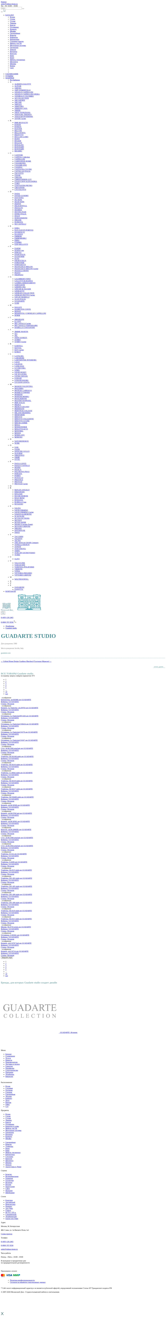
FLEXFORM (19, 256)
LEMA (17, 370)
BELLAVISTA (20, 133)
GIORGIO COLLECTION (24, 293)
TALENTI (18, 539)
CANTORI (18, 155)
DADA (17, 194)
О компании (10, 1056)
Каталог (8, 1054)
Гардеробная (10, 1094)
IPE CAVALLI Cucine (22, 323)
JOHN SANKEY (20, 338)
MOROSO (18, 437)
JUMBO (17, 340)
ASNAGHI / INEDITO (23, 114)
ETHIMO (18, 242)
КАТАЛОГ (9, 15)
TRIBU (17, 551)
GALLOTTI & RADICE (23, 281)
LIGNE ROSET (20, 372)
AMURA (17, 88)
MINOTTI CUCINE (21, 421)
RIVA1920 (18, 494)
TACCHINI (18, 537)
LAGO (17, 362)
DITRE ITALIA (20, 214)
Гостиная (8, 1090)
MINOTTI (18, 417)
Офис (7, 1104)
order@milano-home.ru (9, 4)
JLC (16, 334)
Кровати (13, 29)
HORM (17, 315)
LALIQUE (18, 364)
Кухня (7, 1086)
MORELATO (19, 435)
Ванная (8, 1102)
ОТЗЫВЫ (9, 76)
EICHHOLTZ (19, 232)
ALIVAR (17, 86)
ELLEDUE (18, 234)
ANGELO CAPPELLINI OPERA (27, 94)
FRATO (17, 273)
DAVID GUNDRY (21, 196)
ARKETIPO (19, 106)
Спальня (8, 1092)
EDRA (17, 228)
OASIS (17, 449)
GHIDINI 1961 (20, 287)
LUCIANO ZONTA (21, 382)
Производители (11, 1062)
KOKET (17, 352)
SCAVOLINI (19, 516)
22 (6, 692)
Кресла (12, 25)
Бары (12, 56)
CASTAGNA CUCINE (23, 169)
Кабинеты (14, 37)
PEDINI (17, 468)
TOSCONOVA (20, 549)
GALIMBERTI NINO (22, 279)
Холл (7, 1100)
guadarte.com (6, 653)
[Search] (3, 613)
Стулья (12, 21)
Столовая (9, 1088)
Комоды (13, 35)
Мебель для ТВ (16, 43)
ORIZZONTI (19, 455)
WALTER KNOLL (21, 579)
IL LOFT (17, 321)
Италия (8, 1185)
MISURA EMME (20, 423)
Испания (10, 704)
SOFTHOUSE (19, 530)
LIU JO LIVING (20, 374)
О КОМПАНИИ (11, 74)
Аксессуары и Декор (13, 1167)
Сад (6, 1106)
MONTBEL (18, 431)
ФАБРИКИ (9, 78)
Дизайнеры (9, 1074)
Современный (10, 1214)
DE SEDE (18, 200)
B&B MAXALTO (21, 123)
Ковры (12, 66)
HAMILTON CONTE (22, 309)
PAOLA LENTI (20, 463)
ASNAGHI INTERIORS (23, 116)
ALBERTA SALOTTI (22, 84)
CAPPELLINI (19, 159)
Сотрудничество (11, 1070)
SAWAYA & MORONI (23, 514)
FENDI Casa (19, 250)
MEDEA (17, 405)
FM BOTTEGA (20, 261)
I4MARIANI (19, 319)
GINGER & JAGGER (22, 289)
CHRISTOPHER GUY (23, 179)
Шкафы (13, 31)
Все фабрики (15, 80)
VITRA (17, 571)
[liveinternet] (6, 1268)
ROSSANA (18, 500)
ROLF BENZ (19, 498)
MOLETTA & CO (21, 429)
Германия (9, 1178)
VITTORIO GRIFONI (22, 575)
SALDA (17, 508)
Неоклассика (10, 1204)
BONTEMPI (19, 147)
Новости (8, 1060)
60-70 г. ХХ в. (10, 1212)
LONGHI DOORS (21, 380)
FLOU (16, 259)
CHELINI (18, 177)
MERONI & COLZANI (23, 411)
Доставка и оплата (12, 1064)
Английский (10, 1202)
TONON (17, 547)
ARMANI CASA (20, 108)
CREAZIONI (19, 187)
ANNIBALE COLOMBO (24, 96)
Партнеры (9, 1072)
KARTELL (18, 346)
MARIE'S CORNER (22, 392)
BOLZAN (18, 143)
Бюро (12, 58)
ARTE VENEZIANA (22, 112)
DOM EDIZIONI (20, 218)
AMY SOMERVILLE (22, 90)
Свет (12, 68)
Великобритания (11, 1176)
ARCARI (17, 102)
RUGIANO (18, 504)
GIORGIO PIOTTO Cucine (24, 295)
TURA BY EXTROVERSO (24, 553)
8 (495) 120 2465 (7, 617)
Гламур (8, 1210)
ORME (17, 457)
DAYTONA (19, 198)
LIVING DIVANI (21, 376)
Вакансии (9, 1076)
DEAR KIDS (19, 202)
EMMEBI (18, 236)
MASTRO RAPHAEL (22, 401)
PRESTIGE (18, 480)
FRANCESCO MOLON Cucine (26, 269)
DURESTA (18, 222)
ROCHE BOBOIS (21, 496)
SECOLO (18, 520)
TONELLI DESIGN (21, 545)
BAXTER (18, 129)
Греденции (14, 47)
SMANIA (18, 528)
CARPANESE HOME (22, 161)
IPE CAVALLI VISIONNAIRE (26, 325)
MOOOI (17, 433)
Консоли (13, 54)
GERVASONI (19, 285)
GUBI (16, 303)
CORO (17, 183)
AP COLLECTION (21, 98)
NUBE (17, 443)
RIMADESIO (19, 492)
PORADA (18, 474)
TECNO (17, 541)
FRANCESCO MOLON (23, 267)
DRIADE (17, 220)
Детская (8, 1096)
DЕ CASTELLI (20, 224)
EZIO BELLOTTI (21, 244)
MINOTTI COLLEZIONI (24, 419)
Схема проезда (6, 1234)
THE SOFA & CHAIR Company (26, 543)
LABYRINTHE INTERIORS (25, 360)
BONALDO (19, 145)
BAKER (17, 125)
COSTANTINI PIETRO (23, 185)
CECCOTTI (18, 173)
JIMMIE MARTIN (21, 332)
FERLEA (17, 252)
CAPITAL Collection (22, 157)
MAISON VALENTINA (23, 386)
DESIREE (18, 210)
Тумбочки (9, 1146)
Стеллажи (9, 1157)
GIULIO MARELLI (21, 297)
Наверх (4, 2)
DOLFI (17, 216)
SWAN (17, 532)
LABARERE (19, 358)
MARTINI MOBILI (21, 396)
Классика (9, 1200)
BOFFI (17, 139)
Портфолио (9, 1068)
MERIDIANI (19, 409)
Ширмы (13, 64)
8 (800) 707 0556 (7, 1245)
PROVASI (18, 482)
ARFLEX (18, 104)
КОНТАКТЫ (10, 591)
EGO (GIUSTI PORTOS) (23, 230)
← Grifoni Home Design (10, 661)
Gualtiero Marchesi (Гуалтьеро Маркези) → (35, 661)
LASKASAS (19, 366)
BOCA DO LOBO (21, 137)
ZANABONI (19, 587)
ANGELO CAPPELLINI (23, 92)
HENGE (17, 311)
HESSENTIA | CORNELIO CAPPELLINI (30, 313)
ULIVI (16, 559)
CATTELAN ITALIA (22, 171)
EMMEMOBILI (20, 238)
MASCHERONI (20, 399)
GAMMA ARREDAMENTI (24, 283)
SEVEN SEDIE (20, 522)
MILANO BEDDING (22, 413)
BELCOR (18, 131)
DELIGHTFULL (20, 206)
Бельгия (8, 1174)
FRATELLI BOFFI (21, 271)
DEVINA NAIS (20, 212)
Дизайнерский (11, 1217)
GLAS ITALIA (20, 299)
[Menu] (2, 11)
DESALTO (18, 208)
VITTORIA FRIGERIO (23, 573)
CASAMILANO (20, 165)
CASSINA (18, 167)
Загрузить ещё (7, 957)
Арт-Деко (9, 1208)
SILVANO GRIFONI (22, 526)
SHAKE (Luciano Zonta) (23, 524)
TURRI (17, 555)
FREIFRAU (18, 275)
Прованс (8, 1206)
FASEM (17, 248)
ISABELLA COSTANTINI (24, 328)
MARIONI (18, 394)
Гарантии (9, 1066)
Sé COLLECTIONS (21, 518)
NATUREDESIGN (21, 441)
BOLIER (17, 141)
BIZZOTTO (18, 135)
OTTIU (17, 459)
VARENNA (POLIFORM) (24, 567)
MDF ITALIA (19, 403)
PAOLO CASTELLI (22, 465)
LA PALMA (19, 356)
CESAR (17, 175)
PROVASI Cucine (21, 484)
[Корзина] (4, 11)
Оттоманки (14, 27)
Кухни (12, 17)
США (7, 1189)
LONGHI (18, 378)
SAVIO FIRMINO (21, 510)
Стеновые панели (17, 41)
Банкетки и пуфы (12, 1126)
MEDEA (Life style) (21, 407)
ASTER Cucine (20, 118)
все (6, 694)
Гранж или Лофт (11, 1219)
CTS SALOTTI (20, 190)
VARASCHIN (19, 565)
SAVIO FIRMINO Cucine (24, 512)
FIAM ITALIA (19, 254)
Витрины (13, 52)
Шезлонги (14, 62)
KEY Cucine (19, 350)
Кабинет (8, 1098)
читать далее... (159, 667)
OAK (16, 447)
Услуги (8, 1058)
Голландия (9, 1180)
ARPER (17, 110)
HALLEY (18, 307)
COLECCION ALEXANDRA (25, 181)
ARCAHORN (19, 100)
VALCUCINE (19, 563)
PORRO (17, 476)
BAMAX (17, 127)
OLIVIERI (18, 453)
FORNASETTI (20, 265)
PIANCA (17, 470)
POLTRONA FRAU (22, 472)
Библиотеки (14, 39)
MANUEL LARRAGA (23, 390)
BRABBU (18, 151)
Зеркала (13, 50)
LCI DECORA (20, 368)
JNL (16, 336)
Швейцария (9, 1193)
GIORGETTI (19, 291)
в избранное (6, 698)
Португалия (10, 1187)
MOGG (17, 425)
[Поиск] (23, 8)
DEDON (17, 204)
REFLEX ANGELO (21, 490)
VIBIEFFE (18, 569)
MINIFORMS (19, 415)
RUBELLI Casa (20, 502)
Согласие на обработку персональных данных (28, 1282)
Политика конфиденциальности (22, 1280)
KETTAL (18, 348)
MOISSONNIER (20, 427)
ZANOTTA (18, 589)
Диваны (13, 23)
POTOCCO (18, 478)
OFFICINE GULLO (21, 451)
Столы (12, 19)
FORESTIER (19, 263)
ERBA (16, 240)
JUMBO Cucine (20, 342)
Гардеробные (15, 33)
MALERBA (18, 388)
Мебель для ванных (17, 60)
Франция (8, 1191)
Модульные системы (18, 45)
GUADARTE (19, 301)
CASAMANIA (20, 163)
